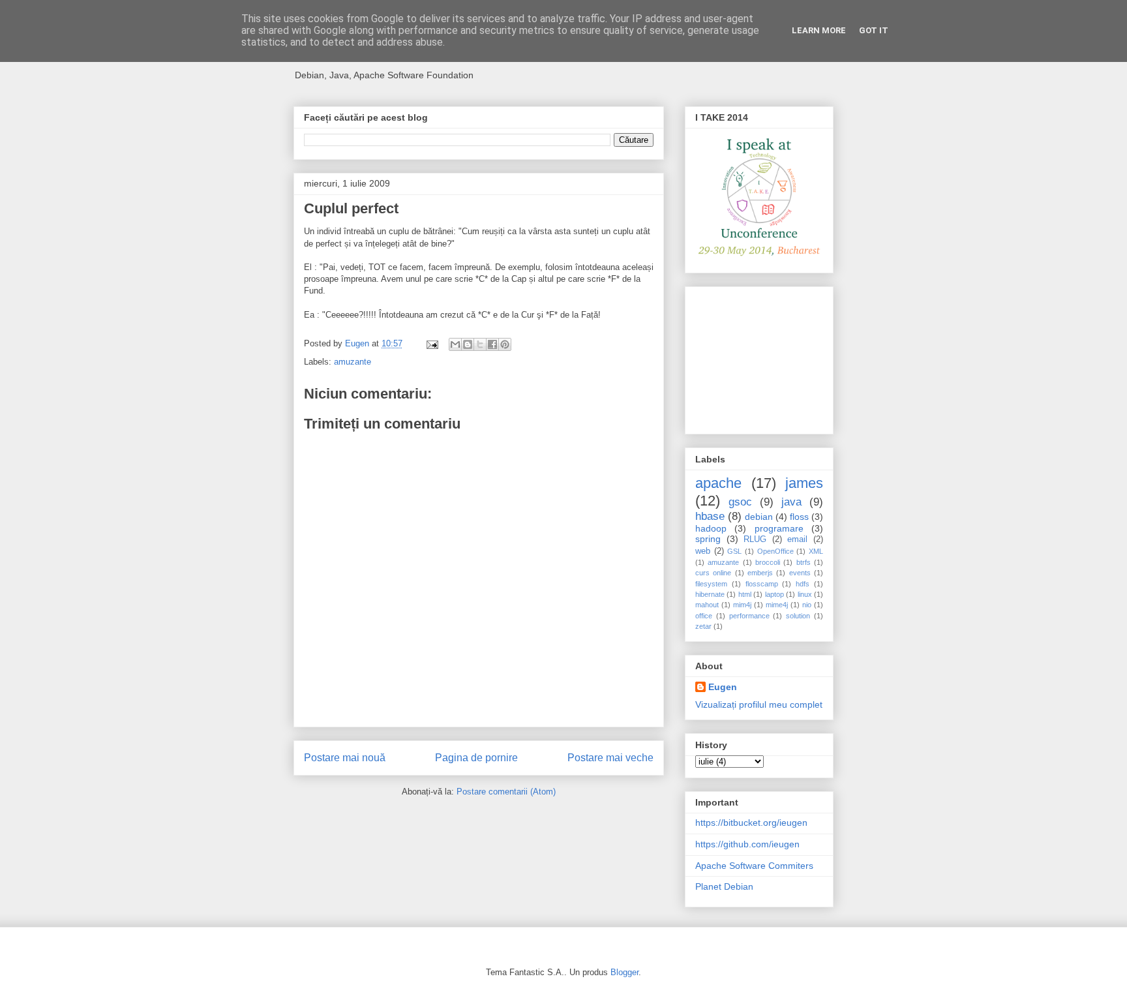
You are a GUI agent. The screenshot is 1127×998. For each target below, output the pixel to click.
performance (749, 616)
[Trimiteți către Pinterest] (504, 344)
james (804, 483)
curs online (713, 573)
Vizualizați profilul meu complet (758, 704)
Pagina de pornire (476, 757)
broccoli (767, 562)
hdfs (802, 584)
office (703, 616)
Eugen (722, 687)
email (797, 539)
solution (798, 616)
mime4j (777, 605)
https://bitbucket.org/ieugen (751, 822)
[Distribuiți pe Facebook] (492, 344)
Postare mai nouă (344, 757)
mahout (707, 605)
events (800, 573)
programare (779, 528)
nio (806, 605)
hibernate (710, 594)
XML (816, 551)
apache (718, 483)
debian (759, 516)
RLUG (755, 539)
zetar (703, 626)
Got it (873, 30)
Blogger (624, 972)
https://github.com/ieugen (747, 844)
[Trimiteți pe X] (480, 344)
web (702, 551)
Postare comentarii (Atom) (506, 791)
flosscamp (761, 584)
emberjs (760, 573)
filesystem (711, 584)
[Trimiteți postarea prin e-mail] (431, 343)
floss (799, 516)
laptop (774, 594)
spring (708, 539)
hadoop (711, 528)
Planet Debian (724, 886)
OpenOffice (775, 551)
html (744, 594)
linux (805, 594)
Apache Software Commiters (754, 865)
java (791, 502)
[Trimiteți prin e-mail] (455, 344)
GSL (734, 551)
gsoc (740, 502)
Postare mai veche (610, 757)
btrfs (803, 562)
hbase (710, 516)
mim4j (742, 605)
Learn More (819, 30)
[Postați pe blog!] (467, 344)
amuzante (352, 362)
